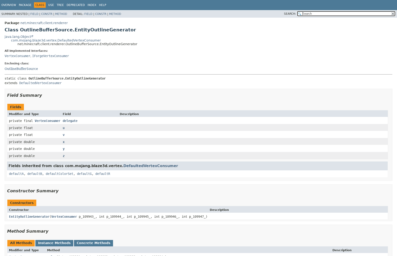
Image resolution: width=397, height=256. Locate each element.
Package (25, 5)
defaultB (34, 174)
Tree (60, 5)
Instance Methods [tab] (54, 243)
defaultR (102, 174)
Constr (46, 14)
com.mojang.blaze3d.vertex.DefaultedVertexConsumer (56, 40)
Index (92, 5)
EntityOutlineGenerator (29, 216)
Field (34, 14)
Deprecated (76, 5)
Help (102, 5)
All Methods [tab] (21, 243)
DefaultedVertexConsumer (40, 83)
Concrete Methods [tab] (93, 243)
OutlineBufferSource (21, 69)
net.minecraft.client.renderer (44, 23)
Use (51, 5)
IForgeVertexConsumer (50, 56)
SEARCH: (290, 13)
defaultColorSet (59, 174)
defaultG (84, 174)
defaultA (16, 174)
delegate (70, 121)
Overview (8, 5)
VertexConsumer (17, 56)
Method (61, 14)
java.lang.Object (18, 37)
